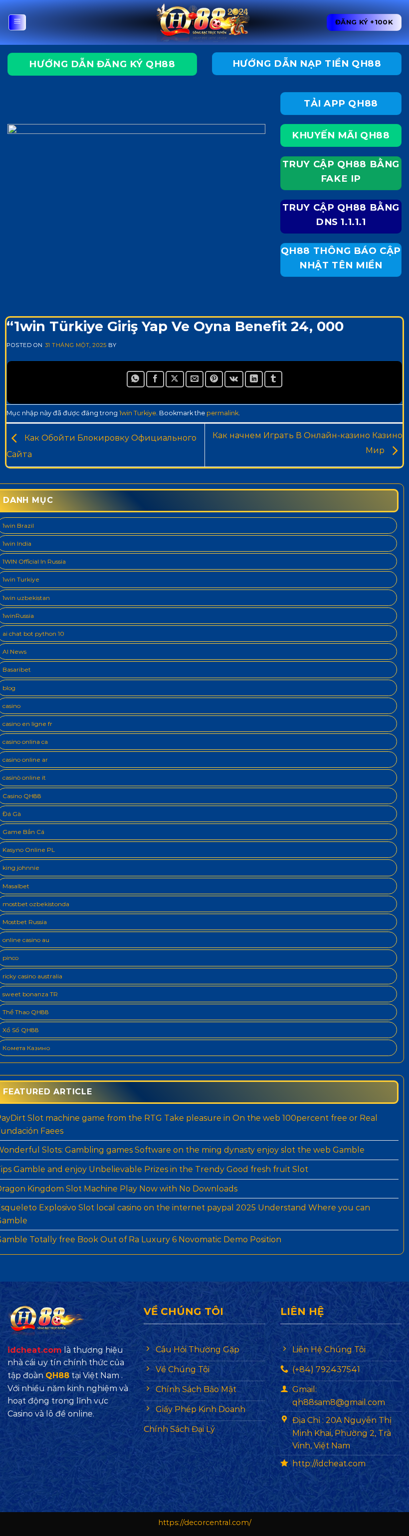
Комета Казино (26, 1048)
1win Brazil (18, 525)
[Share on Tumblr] (273, 379)
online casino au (25, 940)
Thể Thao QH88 (25, 1012)
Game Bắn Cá (23, 831)
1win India (16, 543)
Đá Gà (11, 814)
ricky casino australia (32, 976)
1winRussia (18, 615)
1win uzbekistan (26, 597)
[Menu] (17, 22)
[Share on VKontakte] (233, 379)
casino (11, 705)
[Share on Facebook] (155, 379)
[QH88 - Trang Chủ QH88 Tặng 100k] (204, 22)
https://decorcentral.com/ (204, 1522)
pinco (10, 957)
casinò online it (24, 777)
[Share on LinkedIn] (254, 379)
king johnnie (20, 867)
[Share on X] (175, 379)
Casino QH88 (21, 796)
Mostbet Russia (24, 922)
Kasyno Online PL (28, 849)
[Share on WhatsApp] (136, 379)
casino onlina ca (25, 741)
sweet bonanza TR (30, 994)
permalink (222, 413)
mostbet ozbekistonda (35, 904)
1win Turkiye (137, 413)
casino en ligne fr (27, 723)
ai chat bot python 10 (33, 633)
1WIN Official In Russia (34, 561)
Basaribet (16, 669)
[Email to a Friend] (195, 379)
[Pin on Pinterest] (214, 379)
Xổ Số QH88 (20, 1030)
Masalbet (15, 886)
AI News (14, 651)
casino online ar (25, 759)
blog (8, 688)
